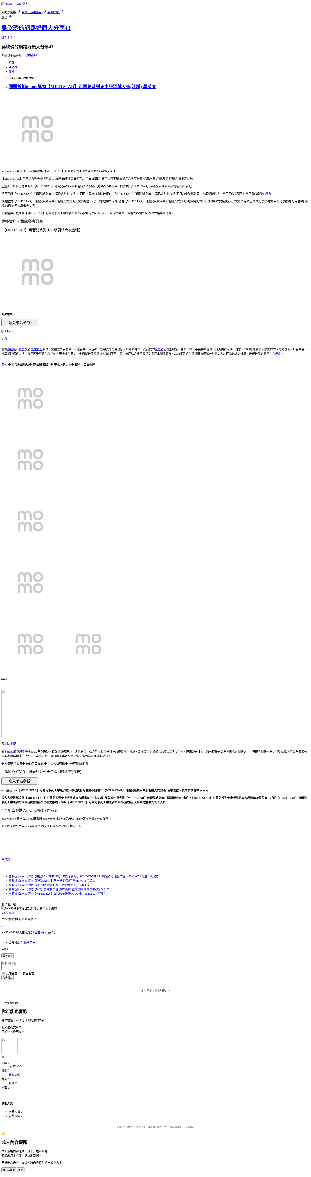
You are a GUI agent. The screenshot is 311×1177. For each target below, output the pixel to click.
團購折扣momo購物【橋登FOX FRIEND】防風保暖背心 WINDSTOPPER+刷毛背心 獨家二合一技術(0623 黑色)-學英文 (83, 876)
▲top (4, 948)
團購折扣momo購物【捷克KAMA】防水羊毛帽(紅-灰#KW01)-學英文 (52, 880)
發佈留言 (7, 977)
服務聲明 (189, 1127)
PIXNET (129, 1127)
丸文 (21, 349)
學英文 (5, 859)
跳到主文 (7, 37)
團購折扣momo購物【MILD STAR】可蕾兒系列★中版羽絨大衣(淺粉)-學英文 (82, 86)
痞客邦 (29, 932)
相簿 (11, 62)
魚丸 (268, 193)
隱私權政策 (176, 1127)
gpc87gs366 (8, 912)
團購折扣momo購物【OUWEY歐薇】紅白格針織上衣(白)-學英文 (49, 885)
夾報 (4, 364)
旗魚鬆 (159, 349)
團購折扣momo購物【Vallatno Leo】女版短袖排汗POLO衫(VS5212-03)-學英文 (57, 893)
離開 (20, 1170)
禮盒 (278, 353)
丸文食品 (36, 349)
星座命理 (31, 55)
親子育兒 (29, 942)
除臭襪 (11, 743)
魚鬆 (4, 338)
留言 (37, 932)
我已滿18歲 (9, 1170)
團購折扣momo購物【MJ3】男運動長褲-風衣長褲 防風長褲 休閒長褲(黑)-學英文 (59, 889)
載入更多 (7, 955)
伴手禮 (5, 810)
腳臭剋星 (19, 751)
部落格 (13, 67)
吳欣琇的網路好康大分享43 (36, 28)
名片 (11, 71)
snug (4, 678)
